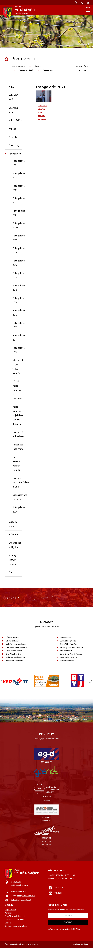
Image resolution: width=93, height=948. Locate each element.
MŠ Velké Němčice (13, 641)
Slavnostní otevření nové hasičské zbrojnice (42, 112)
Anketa (12, 129)
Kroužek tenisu (66, 650)
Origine (85, 944)
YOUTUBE (58, 893)
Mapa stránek (10, 909)
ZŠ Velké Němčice (13, 637)
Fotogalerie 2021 (26, 70)
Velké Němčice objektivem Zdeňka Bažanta (18, 415)
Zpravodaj (14, 145)
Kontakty (8, 913)
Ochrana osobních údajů (14, 919)
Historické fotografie (17, 447)
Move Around (65, 637)
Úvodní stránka (18, 66)
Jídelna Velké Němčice (14, 660)
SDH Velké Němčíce (68, 641)
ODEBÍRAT (68, 922)
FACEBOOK (58, 887)
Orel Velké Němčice (13, 654)
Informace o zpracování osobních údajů (64, 929)
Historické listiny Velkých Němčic (17, 366)
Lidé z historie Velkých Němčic (16, 463)
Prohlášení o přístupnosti (15, 916)
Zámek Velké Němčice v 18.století (17, 390)
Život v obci (39, 66)
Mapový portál (13, 524)
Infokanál (13, 534)
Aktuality (13, 87)
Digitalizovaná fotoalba (19, 497)
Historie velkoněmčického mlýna (21, 482)
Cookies (8, 923)
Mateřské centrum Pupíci (16, 644)
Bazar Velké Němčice (68, 657)
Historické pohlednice (18, 434)
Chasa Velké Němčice (68, 644)
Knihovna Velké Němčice (15, 657)
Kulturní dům (15, 120)
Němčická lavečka (67, 660)
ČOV (11, 572)
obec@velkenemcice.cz (26, 895)
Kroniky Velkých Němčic (12, 559)
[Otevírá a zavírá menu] (88, 12)
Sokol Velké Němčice (14, 650)
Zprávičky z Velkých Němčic (71, 654)
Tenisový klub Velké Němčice (71, 647)
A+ (86, 70)
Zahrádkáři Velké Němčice (16, 647)
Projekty (13, 137)
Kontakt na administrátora (16, 926)
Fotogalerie (48, 70)
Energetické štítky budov (15, 545)
